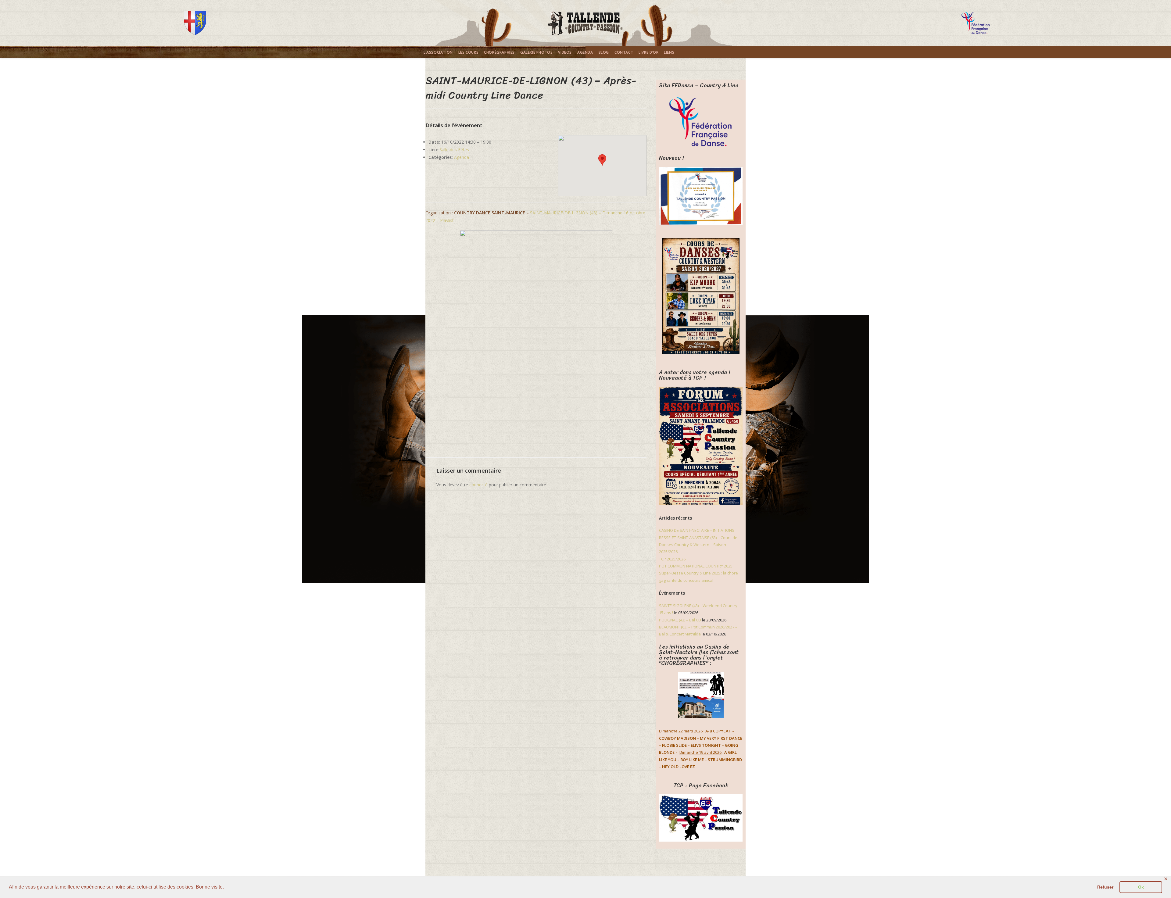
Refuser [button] (1105, 887)
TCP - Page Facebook (701, 785)
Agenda (461, 157)
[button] (602, 160)
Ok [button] (1141, 887)
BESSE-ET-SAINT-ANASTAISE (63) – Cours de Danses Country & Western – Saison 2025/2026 (698, 545)
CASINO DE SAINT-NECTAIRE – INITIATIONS (696, 530)
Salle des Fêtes (454, 149)
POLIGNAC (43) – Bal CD (680, 620)
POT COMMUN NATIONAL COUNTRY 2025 (695, 566)
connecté (478, 485)
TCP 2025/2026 (672, 559)
